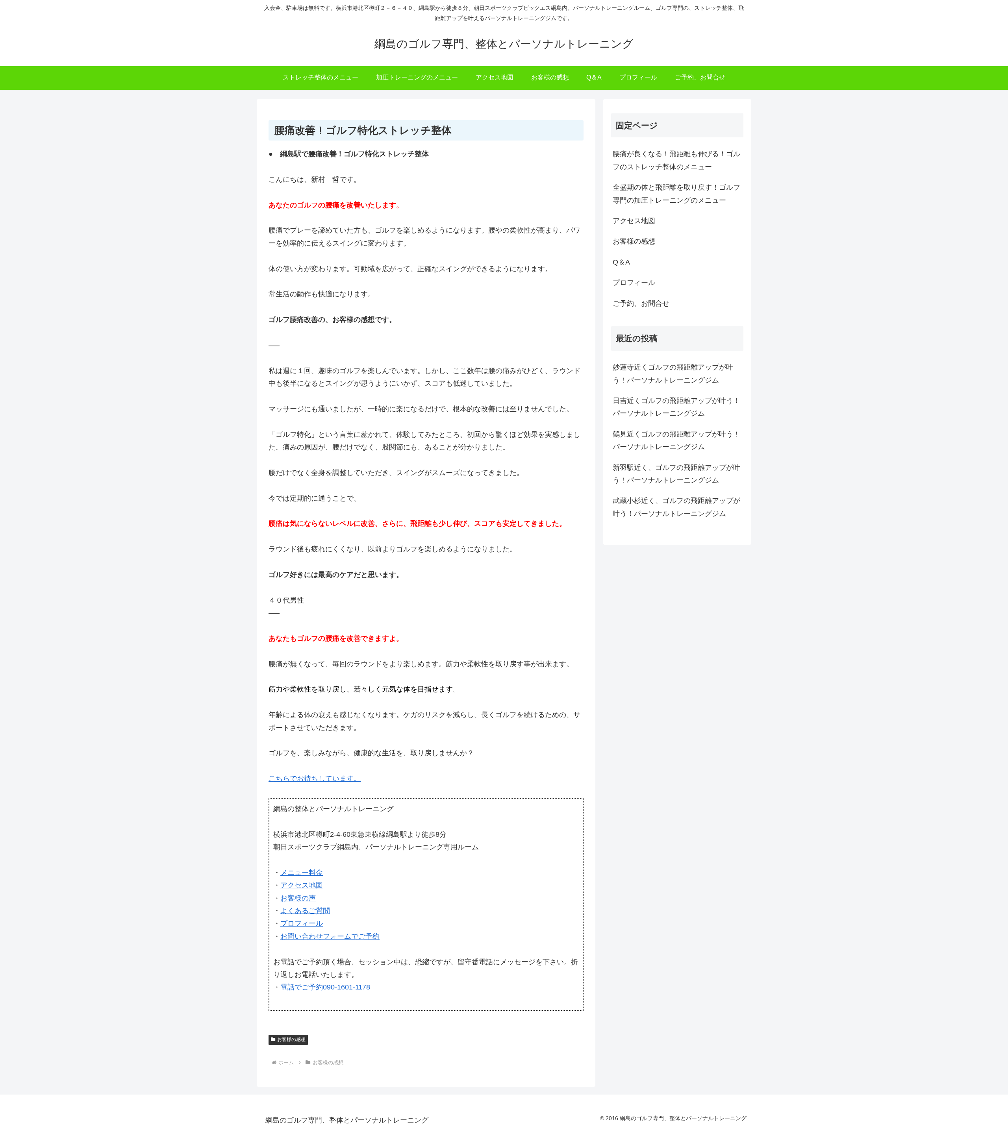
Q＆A (621, 262)
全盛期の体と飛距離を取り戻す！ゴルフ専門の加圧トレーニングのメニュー (676, 193)
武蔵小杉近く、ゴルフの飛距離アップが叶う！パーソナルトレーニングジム (676, 507)
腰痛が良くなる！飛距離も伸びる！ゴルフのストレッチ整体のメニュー (676, 160)
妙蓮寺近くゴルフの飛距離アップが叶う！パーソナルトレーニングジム (673, 373)
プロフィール (301, 923)
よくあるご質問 (305, 911)
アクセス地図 (301, 885)
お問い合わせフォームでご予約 (330, 936)
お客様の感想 (291, 1039)
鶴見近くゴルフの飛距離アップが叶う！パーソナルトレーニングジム (676, 440)
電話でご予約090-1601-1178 (325, 987)
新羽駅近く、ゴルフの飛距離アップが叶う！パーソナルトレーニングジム (676, 474)
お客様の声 (298, 898)
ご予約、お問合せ (641, 303)
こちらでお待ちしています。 (315, 778)
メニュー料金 (301, 873)
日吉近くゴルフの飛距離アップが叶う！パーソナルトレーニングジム (676, 407)
